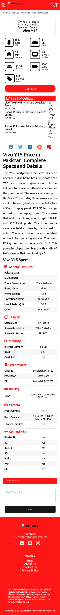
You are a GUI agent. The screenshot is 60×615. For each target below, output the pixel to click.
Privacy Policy (30, 570)
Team (30, 560)
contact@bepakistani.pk (32, 537)
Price (6, 12)
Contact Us (30, 567)
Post (30, 509)
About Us (30, 563)
